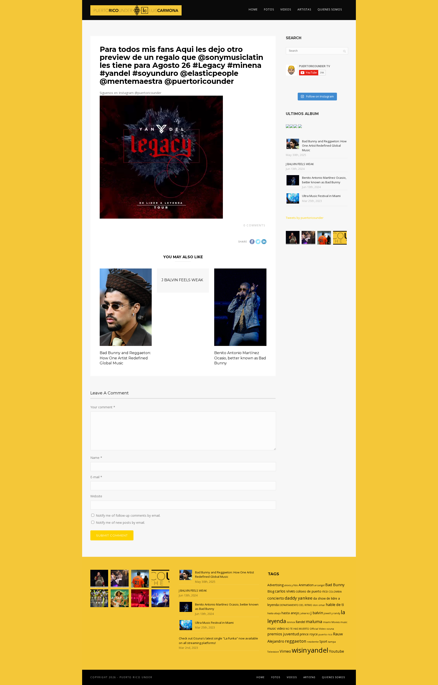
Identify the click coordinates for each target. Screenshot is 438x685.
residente (313, 641)
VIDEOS (285, 9)
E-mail (96, 477)
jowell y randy (332, 613)
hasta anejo (290, 613)
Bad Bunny (334, 584)
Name (96, 457)
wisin (299, 650)
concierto (275, 598)
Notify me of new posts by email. (120, 522)
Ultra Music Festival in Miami (321, 196)
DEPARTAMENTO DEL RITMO (295, 605)
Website (96, 496)
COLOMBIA (335, 591)
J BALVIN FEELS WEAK (182, 280)
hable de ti (335, 604)
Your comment (102, 407)
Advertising (275, 585)
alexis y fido (291, 585)
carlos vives (285, 591)
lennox (291, 622)
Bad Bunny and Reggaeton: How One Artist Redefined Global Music (125, 358)
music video (276, 628)
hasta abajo (274, 613)
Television (273, 651)
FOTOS (269, 9)
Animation (306, 585)
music (343, 622)
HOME (253, 9)
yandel (318, 650)
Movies (335, 622)
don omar (319, 605)
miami (327, 622)
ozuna (330, 628)
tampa (332, 641)
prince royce (309, 634)
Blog (270, 591)
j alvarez (305, 613)
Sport (323, 641)
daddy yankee (299, 598)
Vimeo (285, 651)
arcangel (319, 585)
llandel (300, 622)
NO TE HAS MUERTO (297, 628)
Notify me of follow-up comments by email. (128, 515)
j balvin (316, 612)
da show (319, 598)
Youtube (336, 651)
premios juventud (283, 633)
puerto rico (325, 634)
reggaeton (295, 641)
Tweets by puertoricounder (304, 218)
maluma (314, 621)
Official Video (318, 628)
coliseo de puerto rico (312, 591)
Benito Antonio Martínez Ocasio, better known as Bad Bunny (240, 358)
